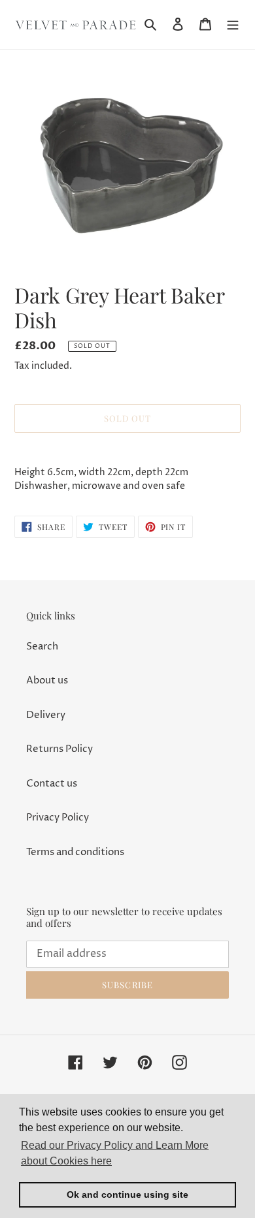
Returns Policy (59, 749)
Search (42, 646)
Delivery (45, 715)
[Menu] (232, 24)
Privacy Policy (57, 817)
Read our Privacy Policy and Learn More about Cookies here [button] (115, 1153)
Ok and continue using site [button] (127, 1194)
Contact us (51, 783)
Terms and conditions (75, 852)
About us (47, 680)
